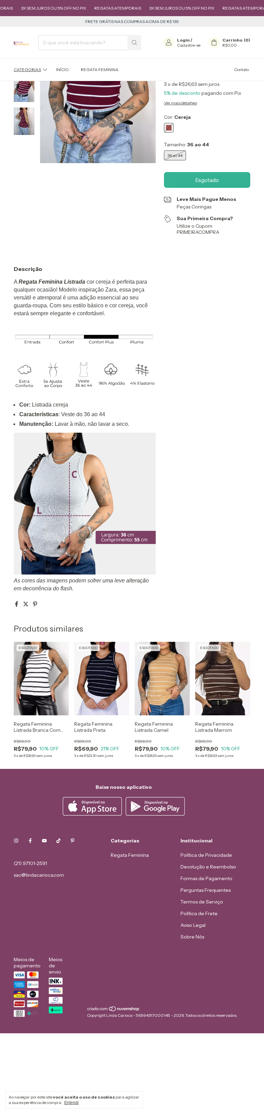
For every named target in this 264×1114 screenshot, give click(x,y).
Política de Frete (199, 913)
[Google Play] (155, 814)
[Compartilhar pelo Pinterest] (35, 604)
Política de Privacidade (206, 855)
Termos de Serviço (201, 902)
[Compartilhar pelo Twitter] (26, 604)
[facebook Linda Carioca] (30, 841)
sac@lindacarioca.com (39, 875)
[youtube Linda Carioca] (44, 841)
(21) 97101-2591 (30, 863)
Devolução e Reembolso (208, 867)
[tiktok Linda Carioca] (58, 841)
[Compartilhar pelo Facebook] (17, 604)
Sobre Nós (192, 937)
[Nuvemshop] (113, 1010)
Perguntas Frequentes (205, 890)
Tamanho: (186, 144)
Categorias (27, 69)
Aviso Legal (193, 925)
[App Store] (93, 814)
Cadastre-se (188, 45)
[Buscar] (134, 42)
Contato (241, 69)
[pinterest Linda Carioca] (72, 841)
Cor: (177, 117)
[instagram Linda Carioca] (16, 841)
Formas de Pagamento (206, 878)
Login (183, 40)
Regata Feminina (100, 69)
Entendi (71, 1102)
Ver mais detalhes (180, 102)
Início (62, 69)
